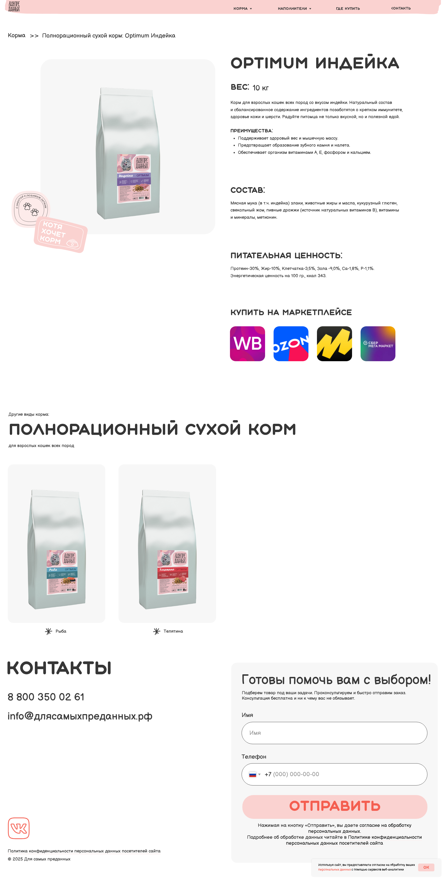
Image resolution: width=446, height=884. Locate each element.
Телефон (254, 756)
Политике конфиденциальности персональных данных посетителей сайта (354, 840)
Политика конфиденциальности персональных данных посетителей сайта (84, 851)
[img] (247, 343)
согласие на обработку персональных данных (359, 828)
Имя (247, 715)
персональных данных (334, 870)
